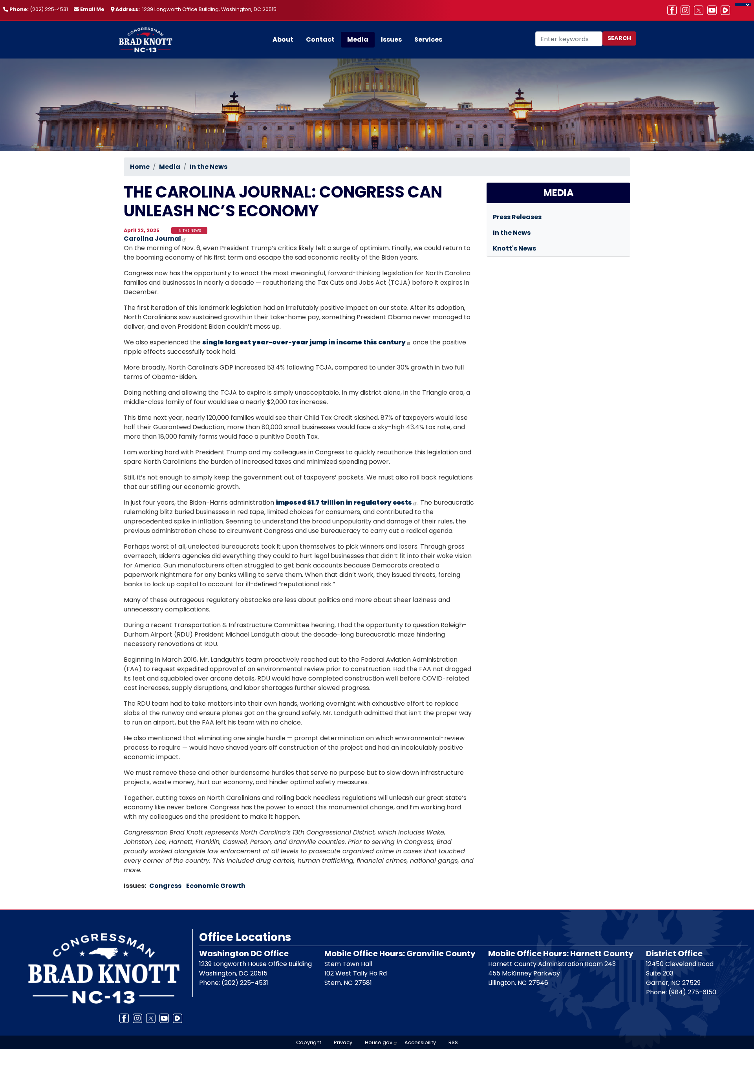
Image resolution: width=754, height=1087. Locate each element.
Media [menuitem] (357, 39)
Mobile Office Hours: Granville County (400, 953)
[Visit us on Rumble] (727, 10)
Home (140, 166)
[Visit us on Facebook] (674, 10)
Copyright (308, 1042)
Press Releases (517, 216)
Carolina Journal (152, 238)
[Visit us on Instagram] (687, 10)
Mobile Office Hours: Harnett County (560, 953)
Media (169, 166)
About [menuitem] (283, 39)
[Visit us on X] (700, 10)
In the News (208, 166)
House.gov (378, 1042)
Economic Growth (215, 885)
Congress (165, 885)
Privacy (343, 1042)
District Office (674, 953)
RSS (453, 1042)
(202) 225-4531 (49, 9)
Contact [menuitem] (320, 39)
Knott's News (514, 248)
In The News (189, 230)
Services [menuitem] (428, 39)
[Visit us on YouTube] (714, 10)
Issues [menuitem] (391, 39)
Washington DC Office (244, 953)
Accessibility (420, 1042)
